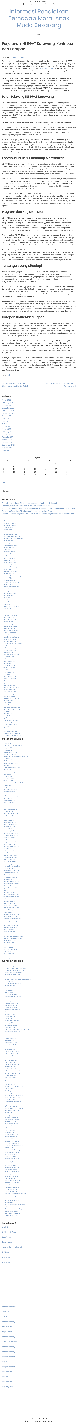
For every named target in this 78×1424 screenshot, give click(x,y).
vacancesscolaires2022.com (12, 735)
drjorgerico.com (8, 611)
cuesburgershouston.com (13, 977)
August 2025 (7, 416)
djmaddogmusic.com (11, 1117)
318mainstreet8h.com (10, 857)
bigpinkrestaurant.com (10, 626)
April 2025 (6, 426)
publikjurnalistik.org (11, 1198)
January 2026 (7, 405)
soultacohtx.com (9, 953)
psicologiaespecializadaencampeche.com (18, 979)
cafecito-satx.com (10, 1049)
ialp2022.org (7, 774)
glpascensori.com (10, 1082)
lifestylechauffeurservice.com (13, 643)
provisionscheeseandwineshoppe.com (16, 756)
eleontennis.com (9, 681)
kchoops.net (9, 1148)
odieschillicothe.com (10, 829)
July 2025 (5, 418)
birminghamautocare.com (11, 894)
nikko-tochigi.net (10, 1139)
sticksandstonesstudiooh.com (14, 1095)
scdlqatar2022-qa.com (10, 752)
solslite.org (8, 1113)
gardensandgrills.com (11, 1134)
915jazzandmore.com (10, 886)
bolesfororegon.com (11, 1176)
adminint (22, 57)
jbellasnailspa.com (9, 899)
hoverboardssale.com (10, 545)
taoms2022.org (8, 781)
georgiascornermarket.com (12, 842)
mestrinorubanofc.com (12, 1183)
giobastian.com (9, 1080)
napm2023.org (8, 716)
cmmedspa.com (10, 1130)
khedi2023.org (8, 759)
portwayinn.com (10, 1115)
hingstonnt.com (8, 541)
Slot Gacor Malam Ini (10, 1342)
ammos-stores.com (11, 1156)
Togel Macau (7, 1242)
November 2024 (8, 440)
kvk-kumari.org (9, 1207)
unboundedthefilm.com (11, 525)
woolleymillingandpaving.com (14, 1086)
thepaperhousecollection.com (14, 1108)
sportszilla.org (8, 923)
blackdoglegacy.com (11, 1001)
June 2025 (6, 421)
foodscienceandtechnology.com (15, 1209)
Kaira (40, 1419)
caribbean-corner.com (12, 1141)
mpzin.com (7, 598)
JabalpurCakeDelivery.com (12, 567)
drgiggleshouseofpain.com (12, 637)
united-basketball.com (12, 1045)
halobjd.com (7, 569)
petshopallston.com (11, 1023)
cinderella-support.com (11, 624)
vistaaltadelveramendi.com (13, 972)
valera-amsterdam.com (12, 1165)
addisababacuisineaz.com (13, 1213)
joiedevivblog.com (10, 1163)
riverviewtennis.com (10, 934)
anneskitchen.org (10, 1034)
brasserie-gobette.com (11, 927)
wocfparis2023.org (9, 748)
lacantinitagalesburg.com (11, 831)
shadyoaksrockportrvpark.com (13, 816)
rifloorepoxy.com (10, 1084)
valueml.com (7, 604)
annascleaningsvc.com (12, 1064)
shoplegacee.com (9, 591)
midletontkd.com (10, 1132)
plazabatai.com (8, 798)
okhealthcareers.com (10, 521)
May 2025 (5, 424)
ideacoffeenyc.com (9, 827)
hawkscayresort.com (10, 800)
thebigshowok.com (11, 1005)
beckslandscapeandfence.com (14, 970)
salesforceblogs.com (10, 560)
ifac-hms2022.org (9, 778)
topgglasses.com (10, 1027)
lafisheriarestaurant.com (11, 883)
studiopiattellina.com (10, 868)
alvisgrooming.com (9, 903)
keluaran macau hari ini (11, 1282)
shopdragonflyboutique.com (12, 921)
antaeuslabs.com (9, 584)
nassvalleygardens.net (12, 1187)
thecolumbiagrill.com (10, 754)
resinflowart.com (10, 1016)
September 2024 (8, 445)
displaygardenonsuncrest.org (13, 938)
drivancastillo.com (10, 1128)
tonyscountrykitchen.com (11, 897)
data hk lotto (7, 1382)
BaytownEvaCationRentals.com (13, 565)
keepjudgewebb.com (11, 1123)
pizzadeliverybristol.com (11, 833)
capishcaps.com (8, 956)
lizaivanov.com (9, 992)
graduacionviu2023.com (12, 1051)
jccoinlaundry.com (9, 818)
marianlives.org (8, 530)
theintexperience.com (10, 523)
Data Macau (6, 1237)
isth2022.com (7, 743)
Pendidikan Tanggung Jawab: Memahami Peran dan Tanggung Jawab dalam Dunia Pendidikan (38, 514)
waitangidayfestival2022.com (12, 733)
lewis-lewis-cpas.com (10, 678)
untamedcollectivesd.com (13, 1102)
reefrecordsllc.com (11, 1038)
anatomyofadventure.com (13, 1126)
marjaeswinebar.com (10, 822)
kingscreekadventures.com (12, 582)
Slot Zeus (5, 1252)
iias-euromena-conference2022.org (14, 783)
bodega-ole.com (10, 1178)
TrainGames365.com (10, 562)
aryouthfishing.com (11, 1042)
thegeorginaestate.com (11, 905)
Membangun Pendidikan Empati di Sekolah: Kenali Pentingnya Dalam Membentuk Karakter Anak (39, 508)
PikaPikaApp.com (9, 573)
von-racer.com (8, 848)
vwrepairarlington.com (12, 966)
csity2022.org (7, 787)
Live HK (5, 1227)
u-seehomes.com (9, 657)
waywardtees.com (9, 532)
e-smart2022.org (9, 672)
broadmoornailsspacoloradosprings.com (17, 1029)
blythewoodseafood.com (11, 908)
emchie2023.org (8, 765)
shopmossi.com (10, 1099)
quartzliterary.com (9, 864)
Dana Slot (5, 1312)
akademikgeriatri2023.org (11, 761)
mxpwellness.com (10, 1104)
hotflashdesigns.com (10, 639)
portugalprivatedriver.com (12, 846)
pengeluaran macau (9, 1357)
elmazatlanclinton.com (10, 824)
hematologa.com (10, 990)
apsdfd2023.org (8, 718)
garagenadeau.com (10, 641)
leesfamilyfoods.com (10, 676)
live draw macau (46, 68)
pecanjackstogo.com (11, 1053)
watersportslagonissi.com (11, 659)
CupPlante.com (8, 595)
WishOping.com (8, 589)
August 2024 (7, 447)
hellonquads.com (9, 802)
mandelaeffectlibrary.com (11, 554)
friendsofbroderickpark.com (12, 866)
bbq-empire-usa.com (10, 940)
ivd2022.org (7, 785)
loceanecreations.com (12, 1158)
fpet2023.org (7, 670)
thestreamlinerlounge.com (13, 1180)
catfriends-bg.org (9, 527)
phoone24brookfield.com (11, 914)
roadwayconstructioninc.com (12, 918)
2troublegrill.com (10, 1091)
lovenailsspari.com (9, 859)
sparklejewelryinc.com (12, 1058)
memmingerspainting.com (11, 630)
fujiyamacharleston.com (11, 873)
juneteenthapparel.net (12, 1200)
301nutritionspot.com (11, 1154)
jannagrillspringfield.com (11, 870)
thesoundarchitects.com (12, 1119)
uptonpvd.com (9, 1088)
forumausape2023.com (11, 720)
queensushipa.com (9, 613)
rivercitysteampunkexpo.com (14, 1145)
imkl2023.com (8, 722)
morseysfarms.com (9, 932)
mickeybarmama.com (10, 916)
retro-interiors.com (9, 665)
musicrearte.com (9, 929)
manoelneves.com (9, 551)
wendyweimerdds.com (10, 615)
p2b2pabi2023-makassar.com (13, 746)
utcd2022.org (7, 770)
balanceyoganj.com (10, 558)
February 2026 (7, 402)
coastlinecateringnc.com (12, 975)
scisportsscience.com (11, 1211)
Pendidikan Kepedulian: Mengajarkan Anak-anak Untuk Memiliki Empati (29, 503)
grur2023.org (7, 711)
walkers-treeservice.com (12, 1097)
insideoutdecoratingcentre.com (13, 648)
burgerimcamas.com (11, 1215)
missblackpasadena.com (12, 1031)
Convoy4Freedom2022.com (12, 709)
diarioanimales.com (10, 805)
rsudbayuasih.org (10, 1196)
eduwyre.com (8, 663)
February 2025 (7, 432)
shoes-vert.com (8, 811)
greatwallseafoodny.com (12, 1010)
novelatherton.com (11, 1185)
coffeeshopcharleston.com (12, 851)
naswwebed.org (9, 694)
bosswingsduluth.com (10, 892)
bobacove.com (8, 912)
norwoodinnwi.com (11, 1169)
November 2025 (8, 410)
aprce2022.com (8, 700)
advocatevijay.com (9, 689)
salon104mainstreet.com (11, 853)
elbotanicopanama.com (11, 813)
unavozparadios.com (10, 809)
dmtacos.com (9, 981)
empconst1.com (8, 622)
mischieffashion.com (10, 661)
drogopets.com (8, 945)
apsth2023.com (8, 727)
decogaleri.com (8, 807)
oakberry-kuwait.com (10, 862)
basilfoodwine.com (11, 1137)
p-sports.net (9, 1018)
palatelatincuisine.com (12, 999)
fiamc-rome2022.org (10, 879)
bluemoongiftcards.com (12, 1143)
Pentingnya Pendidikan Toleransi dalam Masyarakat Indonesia (26, 506)
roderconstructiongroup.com (12, 796)
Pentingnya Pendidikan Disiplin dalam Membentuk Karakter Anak (27, 511)
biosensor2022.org (9, 772)
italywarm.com (9, 1202)
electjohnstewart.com (11, 1189)
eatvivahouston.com (11, 1003)
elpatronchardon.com (10, 875)
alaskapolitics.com (9, 547)
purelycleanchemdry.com (11, 587)
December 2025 (8, 408)
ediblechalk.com (9, 947)
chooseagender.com (10, 543)
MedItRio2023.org (9, 729)
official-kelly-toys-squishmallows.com (15, 936)
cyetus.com (7, 683)
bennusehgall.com (9, 791)
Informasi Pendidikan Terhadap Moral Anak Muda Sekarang (39, 18)
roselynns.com (8, 556)
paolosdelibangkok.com (11, 910)
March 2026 (6, 400)
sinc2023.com (8, 750)
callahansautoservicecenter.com (14, 840)
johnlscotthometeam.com (11, 654)
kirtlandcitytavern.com (12, 1152)
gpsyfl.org (7, 958)
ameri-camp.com (9, 617)
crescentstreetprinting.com (13, 983)
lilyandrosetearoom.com (12, 1073)
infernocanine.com (11, 1106)
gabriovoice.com (10, 1014)
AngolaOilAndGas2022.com (12, 707)
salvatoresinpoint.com (10, 650)
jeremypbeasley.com (10, 633)
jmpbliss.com (7, 608)
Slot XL (4, 1317)
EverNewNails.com (9, 646)
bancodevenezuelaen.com (12, 536)
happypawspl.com (9, 838)
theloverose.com (10, 1012)
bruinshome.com (10, 1062)
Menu (39, 34)
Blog (9, 375)
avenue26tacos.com (11, 1025)
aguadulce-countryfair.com (12, 888)
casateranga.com (10, 1093)
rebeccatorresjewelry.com (12, 606)
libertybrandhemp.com (12, 1167)
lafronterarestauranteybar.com (14, 1071)
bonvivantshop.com (10, 593)
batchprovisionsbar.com (11, 925)
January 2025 (7, 434)
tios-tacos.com (9, 1047)
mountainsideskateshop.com (14, 1150)
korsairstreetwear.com (12, 1021)
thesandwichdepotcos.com (12, 635)
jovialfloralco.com (9, 652)
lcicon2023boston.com (10, 731)
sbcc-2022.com (8, 705)
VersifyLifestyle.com (10, 580)
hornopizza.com (10, 986)
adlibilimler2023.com (10, 692)
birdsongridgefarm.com (12, 1161)
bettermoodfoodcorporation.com (14, 538)
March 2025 (6, 429)
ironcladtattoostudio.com (12, 1060)
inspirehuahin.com (9, 628)
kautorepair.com (9, 820)
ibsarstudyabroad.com (11, 789)
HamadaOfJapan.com (10, 578)
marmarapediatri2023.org (11, 763)
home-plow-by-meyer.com (13, 996)
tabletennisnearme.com (11, 949)
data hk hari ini (46, 4)
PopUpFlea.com (8, 602)
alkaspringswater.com (10, 855)
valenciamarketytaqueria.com (14, 1036)
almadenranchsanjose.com (12, 687)
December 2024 (8, 437)
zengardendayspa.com (12, 1056)
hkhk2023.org (8, 713)
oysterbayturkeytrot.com (12, 1069)
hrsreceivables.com (10, 619)
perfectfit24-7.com (9, 844)
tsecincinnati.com (9, 794)
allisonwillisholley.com (12, 1110)
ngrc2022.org (7, 674)
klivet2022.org (8, 776)
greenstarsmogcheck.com (11, 835)
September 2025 (8, 413)
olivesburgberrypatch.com (13, 1075)
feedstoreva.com (9, 943)
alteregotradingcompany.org (12, 698)
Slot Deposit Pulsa (9, 1232)
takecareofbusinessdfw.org (12, 576)
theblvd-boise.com (9, 668)
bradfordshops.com (10, 685)
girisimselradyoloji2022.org (12, 767)
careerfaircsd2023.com (11, 724)
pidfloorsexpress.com (10, 534)
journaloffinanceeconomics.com (15, 1204)
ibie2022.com (7, 703)
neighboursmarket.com (12, 1172)
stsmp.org (7, 549)
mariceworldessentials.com (12, 881)
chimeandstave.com (11, 1007)
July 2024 (5, 450)
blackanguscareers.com (12, 1174)
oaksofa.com (8, 951)
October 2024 (7, 442)
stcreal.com (7, 600)
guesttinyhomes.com (11, 994)
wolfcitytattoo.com (10, 1067)
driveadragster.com (11, 988)
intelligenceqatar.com (10, 571)
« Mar (4, 483)
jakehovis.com (8, 890)
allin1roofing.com (10, 1121)
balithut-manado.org (10, 696)
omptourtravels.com (11, 1191)
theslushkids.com (10, 1078)
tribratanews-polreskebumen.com (15, 1193)
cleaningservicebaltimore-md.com (15, 968)
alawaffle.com (9, 1040)
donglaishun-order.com (11, 877)
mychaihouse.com (9, 901)
